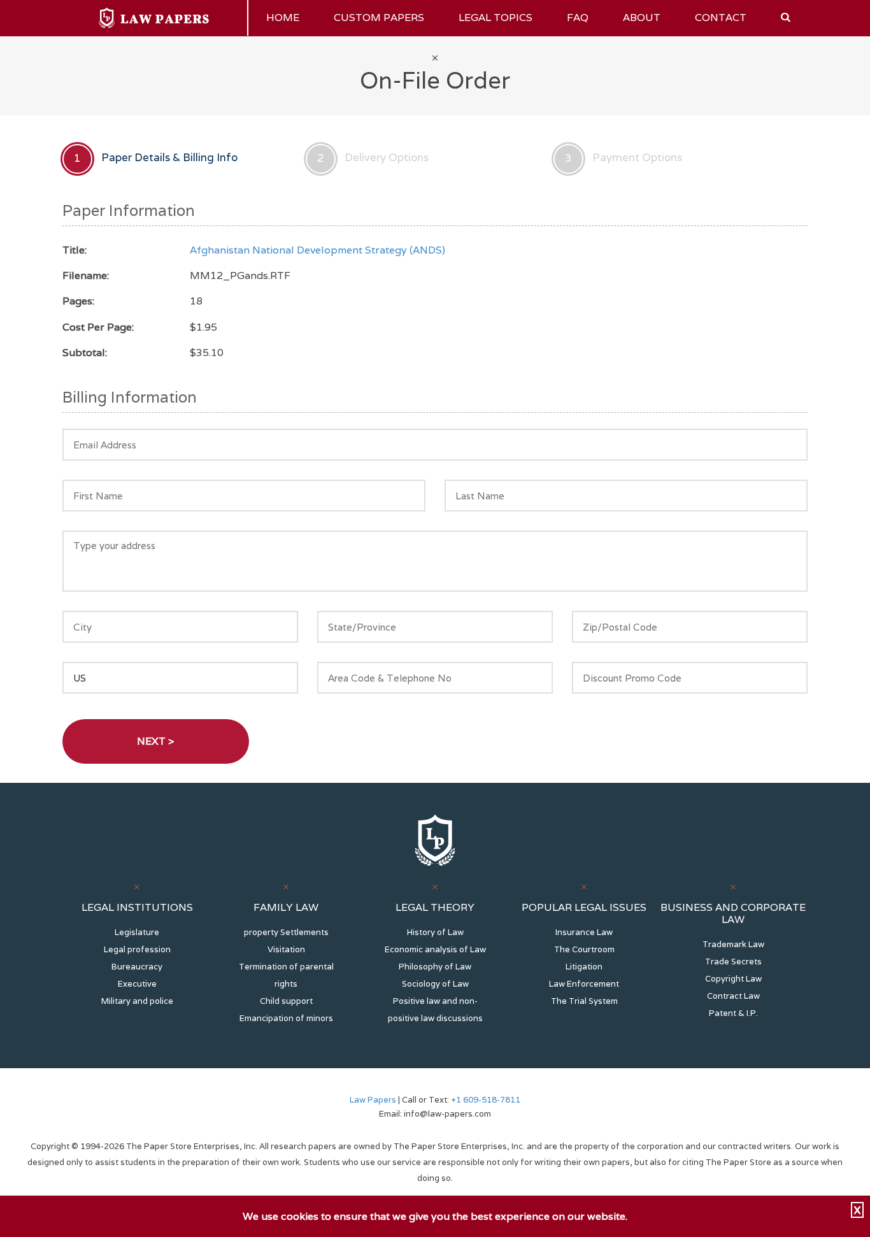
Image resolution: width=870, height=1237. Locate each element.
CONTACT (720, 17)
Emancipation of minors (286, 1018)
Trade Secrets (733, 961)
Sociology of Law (435, 983)
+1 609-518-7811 (484, 1099)
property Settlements (286, 932)
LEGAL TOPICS (495, 17)
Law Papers (373, 1099)
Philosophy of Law (435, 966)
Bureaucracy (136, 966)
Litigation (584, 966)
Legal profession (137, 949)
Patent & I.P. (733, 1013)
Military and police (137, 1001)
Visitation (286, 949)
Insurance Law (584, 932)
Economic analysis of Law (435, 949)
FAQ (577, 17)
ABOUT (641, 17)
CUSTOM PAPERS (379, 17)
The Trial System (584, 1001)
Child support (286, 1001)
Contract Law (733, 995)
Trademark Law (733, 944)
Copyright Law (733, 978)
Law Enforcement (584, 983)
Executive (137, 983)
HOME (282, 17)
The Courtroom (584, 949)
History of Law (435, 932)
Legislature (137, 932)
